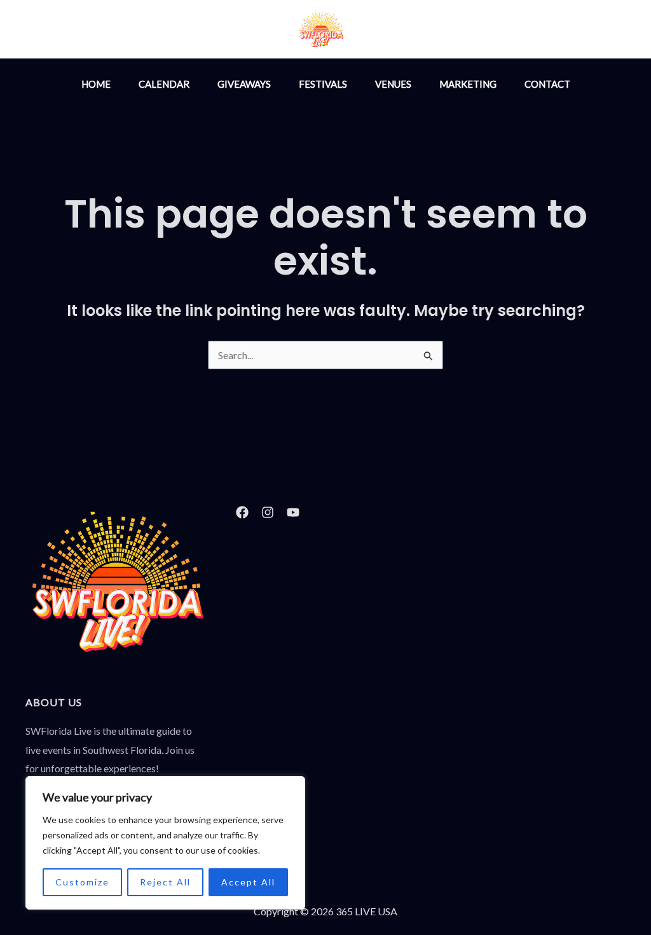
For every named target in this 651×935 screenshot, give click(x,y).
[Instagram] (415, 30)
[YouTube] (470, 30)
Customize (82, 882)
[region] (165, 843)
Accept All (248, 882)
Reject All (165, 882)
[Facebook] (443, 30)
